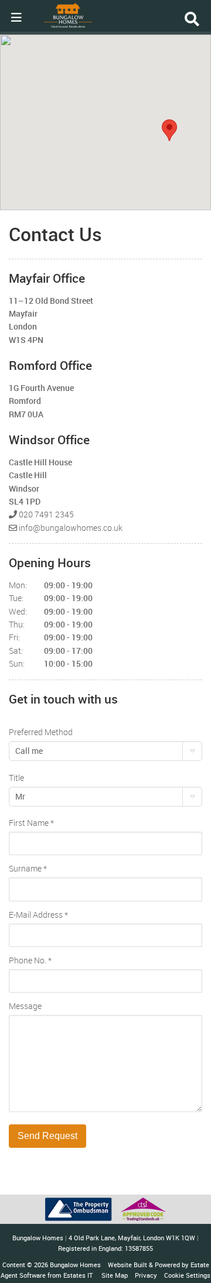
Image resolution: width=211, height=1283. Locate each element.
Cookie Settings (187, 1275)
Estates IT (78, 1275)
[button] (169, 130)
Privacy (146, 1275)
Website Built (127, 1264)
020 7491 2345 (46, 514)
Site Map (114, 1275)
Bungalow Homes (75, 1264)
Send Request (47, 1136)
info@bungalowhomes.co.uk (70, 527)
